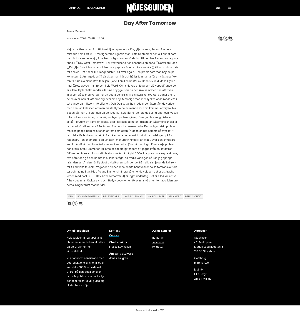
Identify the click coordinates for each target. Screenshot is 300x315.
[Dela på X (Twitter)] (225, 38)
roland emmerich (88, 196)
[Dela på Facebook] (220, 38)
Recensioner (96, 8)
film (70, 196)
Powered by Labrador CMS (150, 310)
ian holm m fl (156, 196)
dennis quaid (193, 196)
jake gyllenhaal (133, 196)
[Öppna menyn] (229, 8)
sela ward (174, 196)
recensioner (111, 196)
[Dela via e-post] (230, 38)
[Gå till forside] (150, 8)
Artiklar (75, 8)
